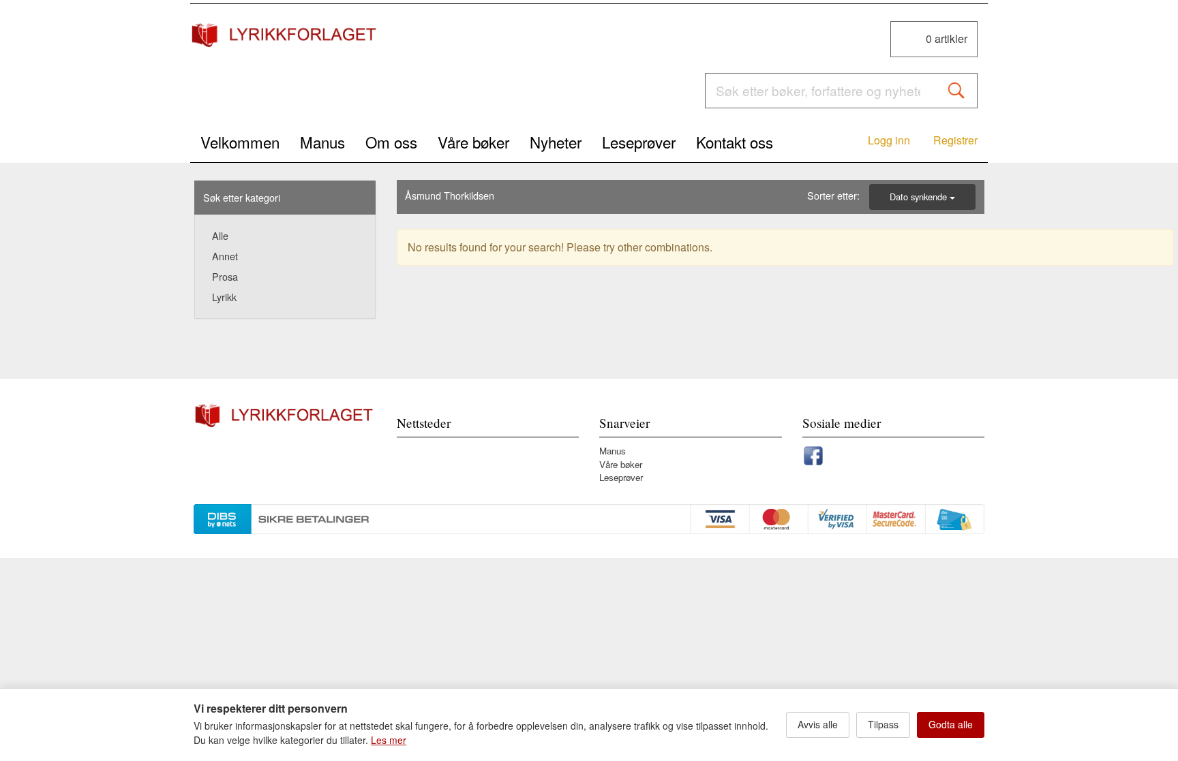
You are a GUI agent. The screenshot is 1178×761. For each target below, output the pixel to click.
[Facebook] (813, 453)
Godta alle (950, 724)
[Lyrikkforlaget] (285, 34)
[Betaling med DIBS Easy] (589, 517)
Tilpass (883, 724)
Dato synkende (920, 196)
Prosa (225, 276)
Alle (220, 235)
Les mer (388, 740)
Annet (225, 256)
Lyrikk (224, 297)
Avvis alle (818, 724)
